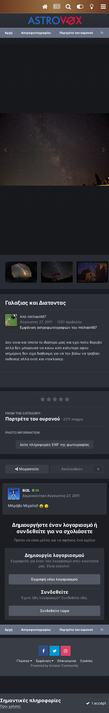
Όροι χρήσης (10, 706)
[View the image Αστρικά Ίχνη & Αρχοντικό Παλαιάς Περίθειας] (92, 272)
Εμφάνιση (44, 661)
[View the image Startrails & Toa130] (57, 272)
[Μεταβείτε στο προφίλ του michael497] (11, 320)
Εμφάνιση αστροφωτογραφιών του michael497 (58, 327)
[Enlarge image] (41, 505)
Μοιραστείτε (28, 469)
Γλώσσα (23, 661)
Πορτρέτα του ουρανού (32, 419)
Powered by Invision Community (54, 666)
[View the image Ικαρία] (21, 272)
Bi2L (26, 490)
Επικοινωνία (66, 661)
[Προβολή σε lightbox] (54, 149)
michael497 (37, 316)
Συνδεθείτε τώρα (54, 611)
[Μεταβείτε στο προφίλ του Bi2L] (14, 494)
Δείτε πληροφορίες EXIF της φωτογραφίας (54, 444)
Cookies (86, 661)
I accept (98, 703)
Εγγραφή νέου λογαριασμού (54, 579)
